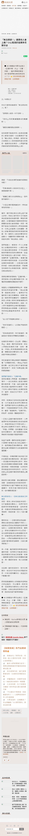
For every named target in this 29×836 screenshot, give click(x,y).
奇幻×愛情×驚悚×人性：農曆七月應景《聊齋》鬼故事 (19, 791)
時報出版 (15, 48)
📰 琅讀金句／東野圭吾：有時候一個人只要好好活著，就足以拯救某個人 (14, 658)
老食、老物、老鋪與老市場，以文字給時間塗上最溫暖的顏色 (19, 799)
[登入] (24, 2)
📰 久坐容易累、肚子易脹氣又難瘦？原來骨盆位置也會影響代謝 (14, 686)
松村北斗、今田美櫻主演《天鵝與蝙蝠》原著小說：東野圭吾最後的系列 (19, 784)
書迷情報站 (18, 8)
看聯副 (9, 5)
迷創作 (25, 5)
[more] (24, 153)
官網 (21, 752)
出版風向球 (5, 8)
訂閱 (21, 829)
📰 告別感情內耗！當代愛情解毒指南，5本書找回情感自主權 (14, 673)
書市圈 (14, 5)
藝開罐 (19, 5)
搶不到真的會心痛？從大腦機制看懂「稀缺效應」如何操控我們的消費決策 (19, 807)
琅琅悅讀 (4, 33)
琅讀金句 (11, 8)
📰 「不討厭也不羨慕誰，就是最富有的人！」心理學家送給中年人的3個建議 (14, 694)
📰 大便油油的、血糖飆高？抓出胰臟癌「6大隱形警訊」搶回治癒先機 (14, 702)
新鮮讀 (3, 5)
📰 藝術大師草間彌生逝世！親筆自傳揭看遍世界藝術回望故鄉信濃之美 (14, 666)
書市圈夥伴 (25, 8)
